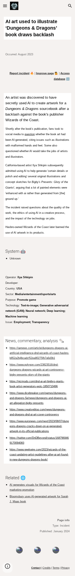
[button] (5, 5)
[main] (37, 28)
